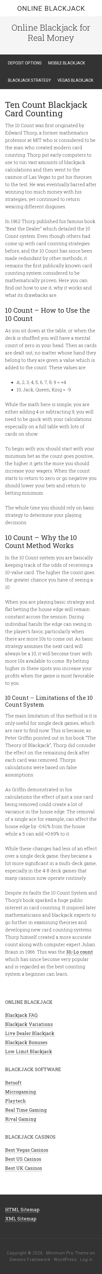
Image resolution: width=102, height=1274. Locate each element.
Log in (86, 1259)
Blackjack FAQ (21, 1015)
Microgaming (20, 1092)
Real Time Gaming (26, 1110)
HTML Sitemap (22, 1209)
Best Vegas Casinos (26, 1150)
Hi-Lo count (79, 952)
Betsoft (13, 1083)
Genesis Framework (30, 1259)
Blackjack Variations (29, 1024)
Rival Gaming (20, 1119)
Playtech (15, 1101)
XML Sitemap (20, 1218)
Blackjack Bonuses (26, 1042)
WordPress (65, 1259)
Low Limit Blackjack (28, 1051)
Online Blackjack (51, 8)
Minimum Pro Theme (67, 1253)
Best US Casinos (23, 1159)
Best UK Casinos (23, 1168)
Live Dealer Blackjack (29, 1033)
